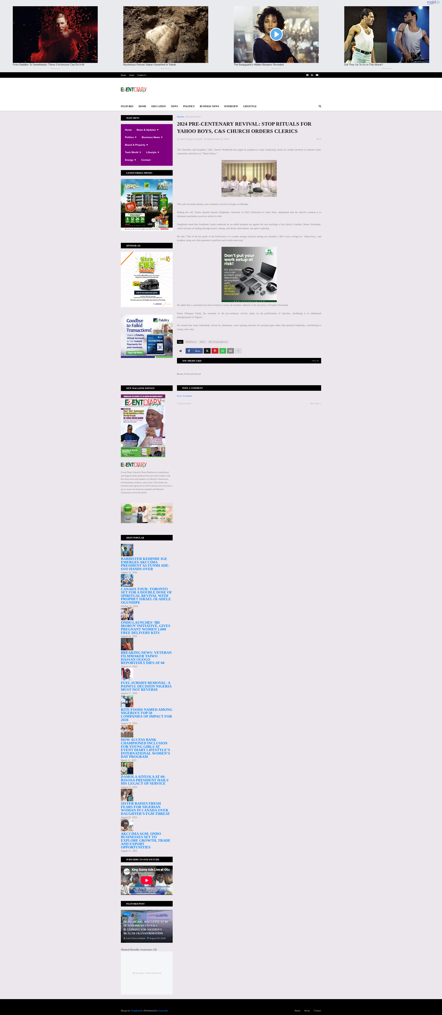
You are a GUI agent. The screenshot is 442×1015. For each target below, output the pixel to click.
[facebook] (147, 370)
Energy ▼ (130, 159)
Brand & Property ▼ (136, 144)
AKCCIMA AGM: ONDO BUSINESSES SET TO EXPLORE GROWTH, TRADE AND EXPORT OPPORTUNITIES (145, 840)
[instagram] (147, 373)
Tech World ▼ (133, 152)
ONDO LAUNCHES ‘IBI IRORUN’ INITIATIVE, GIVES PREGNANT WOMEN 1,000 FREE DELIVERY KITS (145, 627)
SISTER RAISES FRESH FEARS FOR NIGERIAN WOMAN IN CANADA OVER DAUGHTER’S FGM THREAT (145, 808)
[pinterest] (147, 375)
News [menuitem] (174, 106)
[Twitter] (207, 351)
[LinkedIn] (147, 378)
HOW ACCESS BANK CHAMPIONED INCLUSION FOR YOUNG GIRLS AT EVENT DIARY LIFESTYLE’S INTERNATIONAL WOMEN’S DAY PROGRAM (145, 748)
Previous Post (185, 403)
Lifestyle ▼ (153, 152)
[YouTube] (147, 377)
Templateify (137, 1010)
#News (202, 341)
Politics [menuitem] (189, 106)
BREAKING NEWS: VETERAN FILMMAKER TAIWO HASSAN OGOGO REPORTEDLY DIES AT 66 (146, 658)
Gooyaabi (163, 1010)
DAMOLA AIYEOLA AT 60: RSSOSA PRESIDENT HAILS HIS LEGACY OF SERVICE (145, 780)
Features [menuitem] (127, 106)
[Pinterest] (215, 351)
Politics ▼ (131, 137)
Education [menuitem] (158, 106)
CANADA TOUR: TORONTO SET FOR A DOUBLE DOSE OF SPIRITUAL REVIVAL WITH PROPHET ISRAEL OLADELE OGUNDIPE (146, 596)
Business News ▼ (152, 137)
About (131, 75)
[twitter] (147, 371)
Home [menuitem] (142, 106)
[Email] (230, 351)
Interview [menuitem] (231, 106)
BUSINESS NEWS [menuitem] (209, 106)
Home (123, 75)
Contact (146, 159)
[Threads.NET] (147, 380)
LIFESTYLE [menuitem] (250, 106)
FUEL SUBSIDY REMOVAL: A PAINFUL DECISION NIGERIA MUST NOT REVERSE (146, 686)
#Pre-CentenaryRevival (218, 341)
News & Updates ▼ (148, 129)
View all (315, 360)
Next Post (314, 403)
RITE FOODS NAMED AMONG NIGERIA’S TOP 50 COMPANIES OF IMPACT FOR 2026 (146, 715)
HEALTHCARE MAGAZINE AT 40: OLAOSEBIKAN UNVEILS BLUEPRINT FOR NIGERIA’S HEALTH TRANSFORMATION (145, 927)
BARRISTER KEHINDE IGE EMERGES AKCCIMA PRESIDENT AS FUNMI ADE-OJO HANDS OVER (145, 564)
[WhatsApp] (222, 351)
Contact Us (141, 75)
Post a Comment (184, 395)
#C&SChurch (193, 116)
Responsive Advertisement (147, 973)
